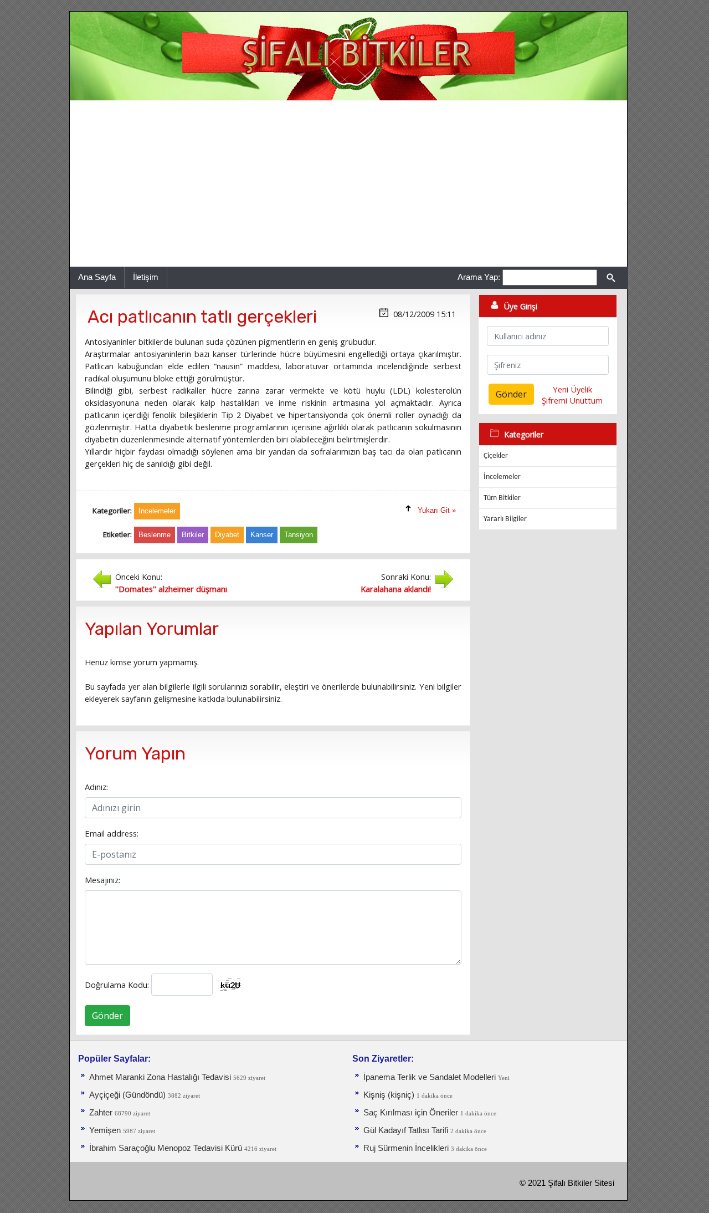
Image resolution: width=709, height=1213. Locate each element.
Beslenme (154, 535)
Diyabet (227, 535)
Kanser (261, 535)
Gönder (107, 1016)
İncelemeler (502, 477)
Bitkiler (193, 535)
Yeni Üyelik (572, 389)
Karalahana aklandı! (396, 588)
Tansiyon (298, 535)
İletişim (145, 277)
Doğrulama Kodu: (117, 984)
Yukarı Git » (437, 510)
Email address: (111, 833)
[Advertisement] (348, 183)
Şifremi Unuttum (572, 400)
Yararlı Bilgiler (505, 519)
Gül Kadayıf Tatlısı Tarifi (405, 1130)
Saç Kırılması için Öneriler (410, 1112)
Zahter (100, 1112)
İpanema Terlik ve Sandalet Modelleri (429, 1077)
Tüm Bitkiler (502, 498)
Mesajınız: (102, 879)
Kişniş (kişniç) (388, 1094)
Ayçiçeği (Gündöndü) (127, 1094)
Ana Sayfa (97, 277)
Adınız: (96, 786)
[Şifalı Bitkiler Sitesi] (348, 55)
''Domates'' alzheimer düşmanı (171, 588)
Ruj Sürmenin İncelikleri (406, 1148)
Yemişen (105, 1130)
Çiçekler (496, 456)
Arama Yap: (479, 277)
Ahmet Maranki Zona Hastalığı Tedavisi (160, 1077)
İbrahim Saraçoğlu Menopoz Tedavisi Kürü (165, 1148)
